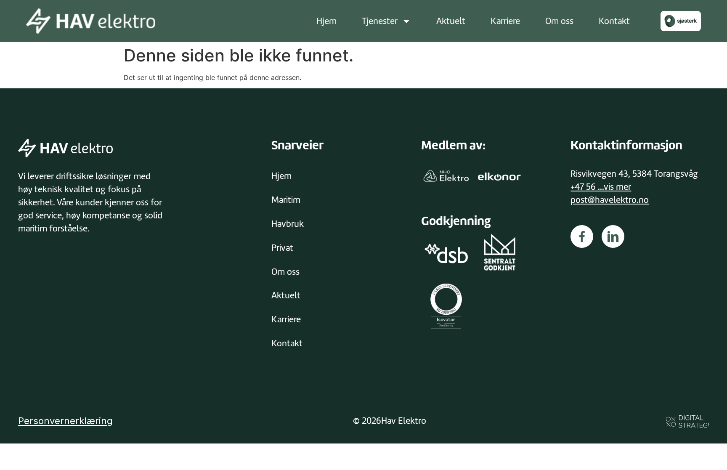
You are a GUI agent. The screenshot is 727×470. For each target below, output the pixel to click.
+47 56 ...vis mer (600, 187)
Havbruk (287, 224)
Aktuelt (450, 21)
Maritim (285, 200)
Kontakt (614, 21)
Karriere (505, 21)
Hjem (326, 21)
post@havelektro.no (609, 200)
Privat (282, 248)
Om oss (559, 21)
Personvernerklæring (65, 420)
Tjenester (380, 21)
